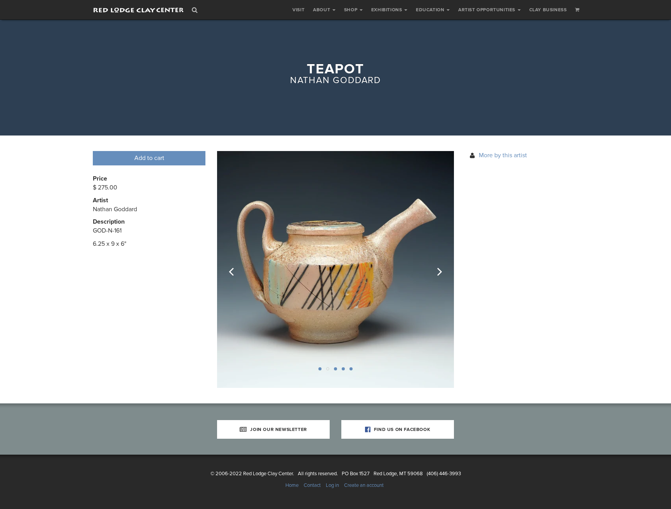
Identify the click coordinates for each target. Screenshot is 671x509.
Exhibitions (387, 9)
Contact (312, 485)
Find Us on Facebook (401, 429)
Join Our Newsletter (278, 429)
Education (431, 9)
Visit (298, 9)
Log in (332, 485)
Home (292, 485)
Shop (351, 9)
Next (434, 269)
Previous (236, 269)
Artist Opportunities (487, 9)
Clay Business (548, 9)
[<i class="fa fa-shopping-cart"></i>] (577, 9)
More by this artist (503, 155)
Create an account (364, 485)
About (322, 9)
